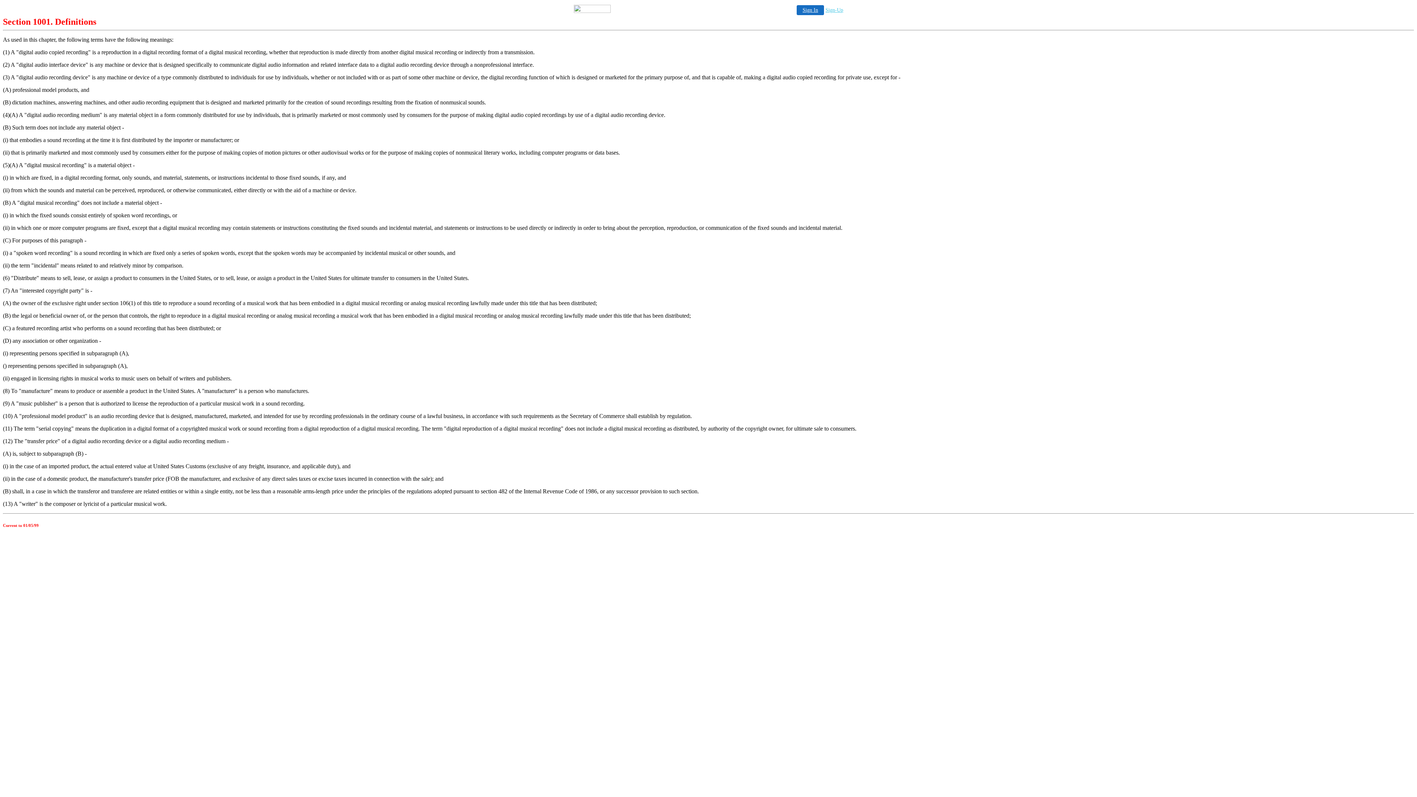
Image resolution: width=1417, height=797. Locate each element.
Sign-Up (834, 10)
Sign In (810, 10)
